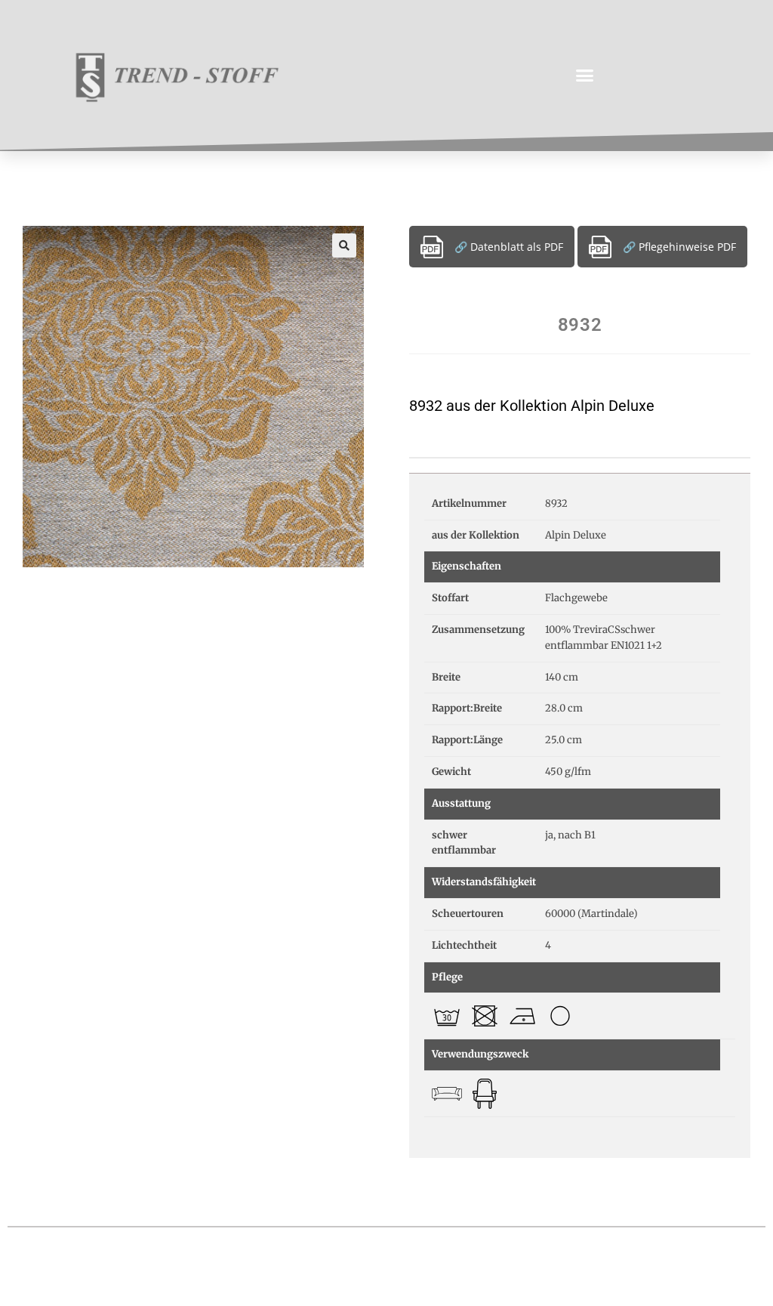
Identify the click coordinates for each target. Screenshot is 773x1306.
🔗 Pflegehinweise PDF (679, 246)
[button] (585, 75)
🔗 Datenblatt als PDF (508, 246)
